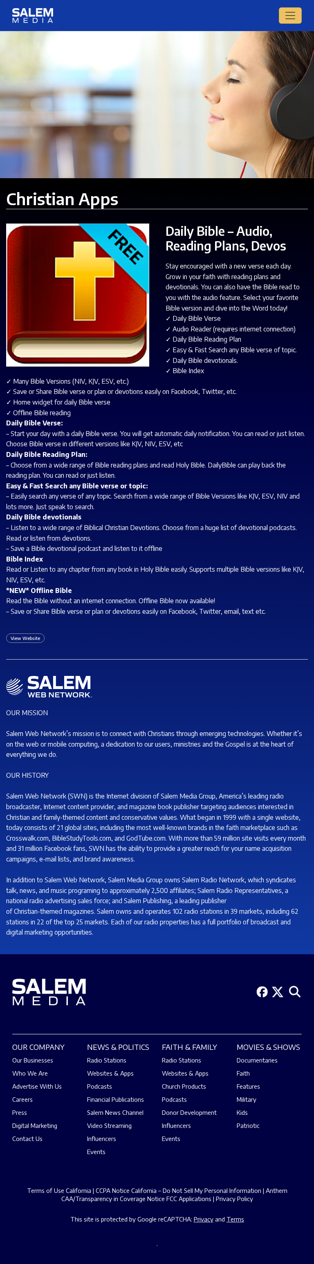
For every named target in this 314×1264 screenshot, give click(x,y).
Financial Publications (115, 1099)
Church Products (184, 1086)
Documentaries (257, 1060)
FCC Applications (188, 1198)
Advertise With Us (37, 1086)
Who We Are (30, 1073)
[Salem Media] (32, 15)
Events (96, 1151)
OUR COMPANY (38, 1046)
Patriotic (248, 1125)
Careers (22, 1099)
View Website (25, 638)
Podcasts (99, 1086)
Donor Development (189, 1112)
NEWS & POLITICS (118, 1046)
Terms (235, 1219)
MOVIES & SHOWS (268, 1046)
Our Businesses (32, 1060)
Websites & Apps (110, 1073)
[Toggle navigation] (290, 15)
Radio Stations (106, 1060)
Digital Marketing (34, 1125)
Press (19, 1112)
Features (248, 1086)
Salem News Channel (115, 1112)
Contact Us (27, 1138)
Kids (242, 1112)
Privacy (203, 1219)
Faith (243, 1073)
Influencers (101, 1138)
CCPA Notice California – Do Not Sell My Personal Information (178, 1190)
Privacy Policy (234, 1198)
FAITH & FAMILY (189, 1046)
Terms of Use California (59, 1190)
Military (246, 1099)
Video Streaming (109, 1125)
